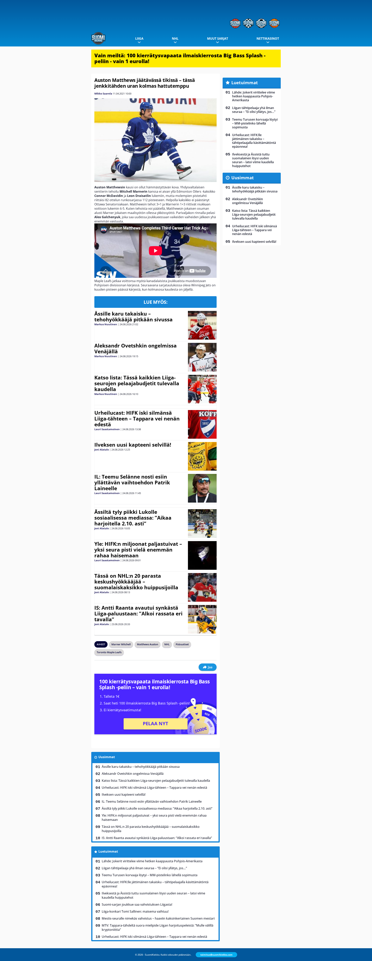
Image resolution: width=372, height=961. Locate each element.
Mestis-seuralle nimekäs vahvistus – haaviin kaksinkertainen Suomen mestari (158, 918)
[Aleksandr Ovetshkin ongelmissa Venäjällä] (202, 357)
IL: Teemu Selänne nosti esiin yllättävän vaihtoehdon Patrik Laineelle (132, 482)
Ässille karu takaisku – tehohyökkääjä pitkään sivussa (133, 316)
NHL (175, 38)
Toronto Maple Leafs (109, 652)
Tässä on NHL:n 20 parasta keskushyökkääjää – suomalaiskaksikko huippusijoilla (136, 581)
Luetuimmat (108, 851)
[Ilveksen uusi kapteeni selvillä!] (202, 456)
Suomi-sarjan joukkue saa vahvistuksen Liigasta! (137, 904)
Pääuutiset (182, 644)
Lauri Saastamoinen (107, 429)
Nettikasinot (268, 38)
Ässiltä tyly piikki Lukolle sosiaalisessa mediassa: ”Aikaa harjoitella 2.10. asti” (132, 517)
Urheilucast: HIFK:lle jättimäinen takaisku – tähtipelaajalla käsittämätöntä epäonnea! (155, 884)
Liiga (139, 38)
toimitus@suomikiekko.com (216, 954)
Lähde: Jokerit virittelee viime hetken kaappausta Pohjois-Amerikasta (152, 861)
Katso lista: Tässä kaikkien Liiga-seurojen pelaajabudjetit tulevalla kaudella (136, 383)
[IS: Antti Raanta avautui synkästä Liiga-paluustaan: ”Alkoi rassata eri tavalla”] (202, 619)
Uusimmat (106, 757)
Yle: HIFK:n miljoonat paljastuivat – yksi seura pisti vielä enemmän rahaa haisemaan (138, 549)
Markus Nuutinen (105, 324)
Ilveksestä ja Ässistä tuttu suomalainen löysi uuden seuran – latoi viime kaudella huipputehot (153, 895)
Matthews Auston (147, 644)
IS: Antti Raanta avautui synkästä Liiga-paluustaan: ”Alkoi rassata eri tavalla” (138, 613)
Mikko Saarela (103, 93)
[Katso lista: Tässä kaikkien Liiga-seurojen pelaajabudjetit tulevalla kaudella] (202, 389)
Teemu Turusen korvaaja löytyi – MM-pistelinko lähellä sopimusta (149, 875)
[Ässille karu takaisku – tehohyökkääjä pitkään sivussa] (202, 325)
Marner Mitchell (121, 644)
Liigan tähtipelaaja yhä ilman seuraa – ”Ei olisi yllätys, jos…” (144, 868)
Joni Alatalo (101, 449)
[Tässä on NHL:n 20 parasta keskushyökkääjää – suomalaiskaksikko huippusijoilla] (202, 587)
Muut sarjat (217, 38)
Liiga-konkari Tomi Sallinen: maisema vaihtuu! (135, 911)
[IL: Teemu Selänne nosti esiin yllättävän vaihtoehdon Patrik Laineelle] (202, 488)
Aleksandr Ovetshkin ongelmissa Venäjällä (135, 348)
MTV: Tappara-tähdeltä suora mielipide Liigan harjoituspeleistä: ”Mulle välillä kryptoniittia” (157, 927)
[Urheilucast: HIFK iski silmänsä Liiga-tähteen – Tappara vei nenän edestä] (202, 424)
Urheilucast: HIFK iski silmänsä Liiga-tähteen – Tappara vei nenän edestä (137, 418)
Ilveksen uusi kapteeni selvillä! (132, 444)
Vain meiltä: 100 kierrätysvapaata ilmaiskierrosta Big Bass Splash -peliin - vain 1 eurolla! (179, 58)
